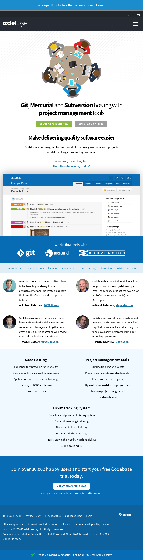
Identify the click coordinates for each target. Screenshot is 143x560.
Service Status (53, 515)
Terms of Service (12, 515)
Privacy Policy (33, 515)
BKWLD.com (51, 305)
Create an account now (53, 123)
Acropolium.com (47, 341)
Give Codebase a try (67, 166)
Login (128, 14)
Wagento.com (124, 305)
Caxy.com (122, 341)
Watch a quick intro (91, 123)
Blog (137, 14)
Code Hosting (14, 268)
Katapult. (66, 554)
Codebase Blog (73, 515)
